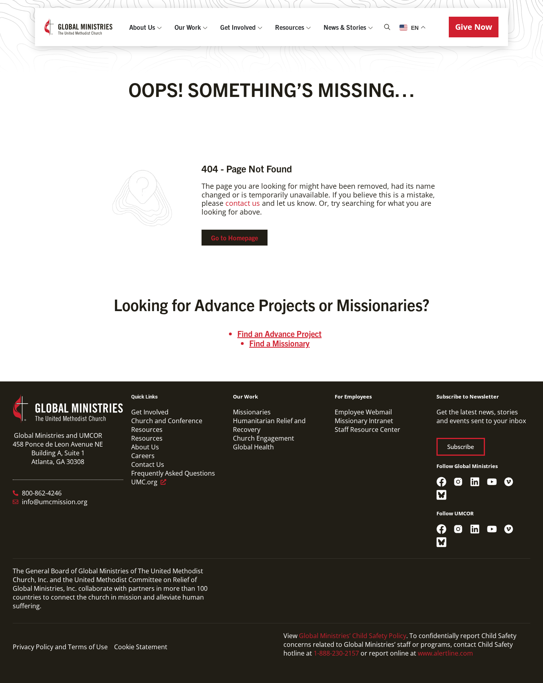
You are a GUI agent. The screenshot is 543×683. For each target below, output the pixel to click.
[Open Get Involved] (260, 27)
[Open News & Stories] (370, 27)
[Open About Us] (159, 27)
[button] (473, 27)
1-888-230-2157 (336, 653)
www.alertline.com (445, 653)
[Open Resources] (308, 27)
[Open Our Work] (205, 27)
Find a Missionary (279, 343)
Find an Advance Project (279, 334)
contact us (242, 203)
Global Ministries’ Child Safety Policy (352, 635)
